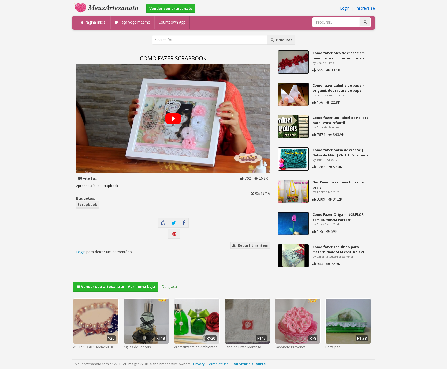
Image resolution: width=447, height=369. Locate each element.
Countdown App (172, 22)
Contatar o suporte (248, 364)
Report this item (252, 245)
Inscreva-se (365, 8)
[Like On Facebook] (163, 223)
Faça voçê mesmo (134, 22)
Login (344, 8)
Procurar (283, 39)
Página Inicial (95, 22)
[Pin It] (174, 234)
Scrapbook (87, 204)
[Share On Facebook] (184, 223)
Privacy (199, 364)
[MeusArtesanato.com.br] (107, 7)
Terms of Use (218, 364)
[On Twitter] (173, 223)
